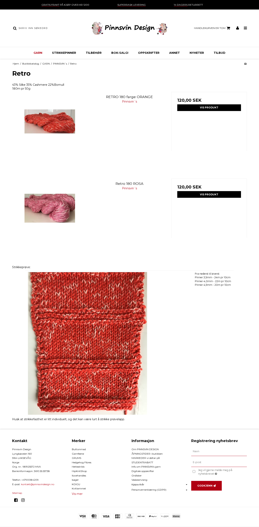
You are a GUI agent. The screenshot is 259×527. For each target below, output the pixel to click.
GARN (38, 53)
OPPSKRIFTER (148, 53)
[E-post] (219, 462)
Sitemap (17, 492)
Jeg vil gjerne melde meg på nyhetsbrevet (222, 471)
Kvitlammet (79, 488)
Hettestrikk (78, 466)
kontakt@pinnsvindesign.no (37, 484)
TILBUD (219, 53)
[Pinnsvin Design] (129, 28)
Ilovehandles (79, 475)
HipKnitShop (79, 471)
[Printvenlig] (245, 63)
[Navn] (219, 451)
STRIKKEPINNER (64, 53)
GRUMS (76, 457)
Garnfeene (78, 453)
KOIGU (76, 484)
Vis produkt (209, 107)
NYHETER (197, 53)
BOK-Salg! (119, 53)
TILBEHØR (94, 53)
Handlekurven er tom (209, 28)
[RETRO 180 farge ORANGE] (50, 129)
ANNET (174, 53)
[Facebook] (17, 500)
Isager (75, 479)
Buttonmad (79, 449)
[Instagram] (24, 500)
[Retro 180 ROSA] (50, 216)
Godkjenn (204, 485)
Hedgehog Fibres (81, 462)
